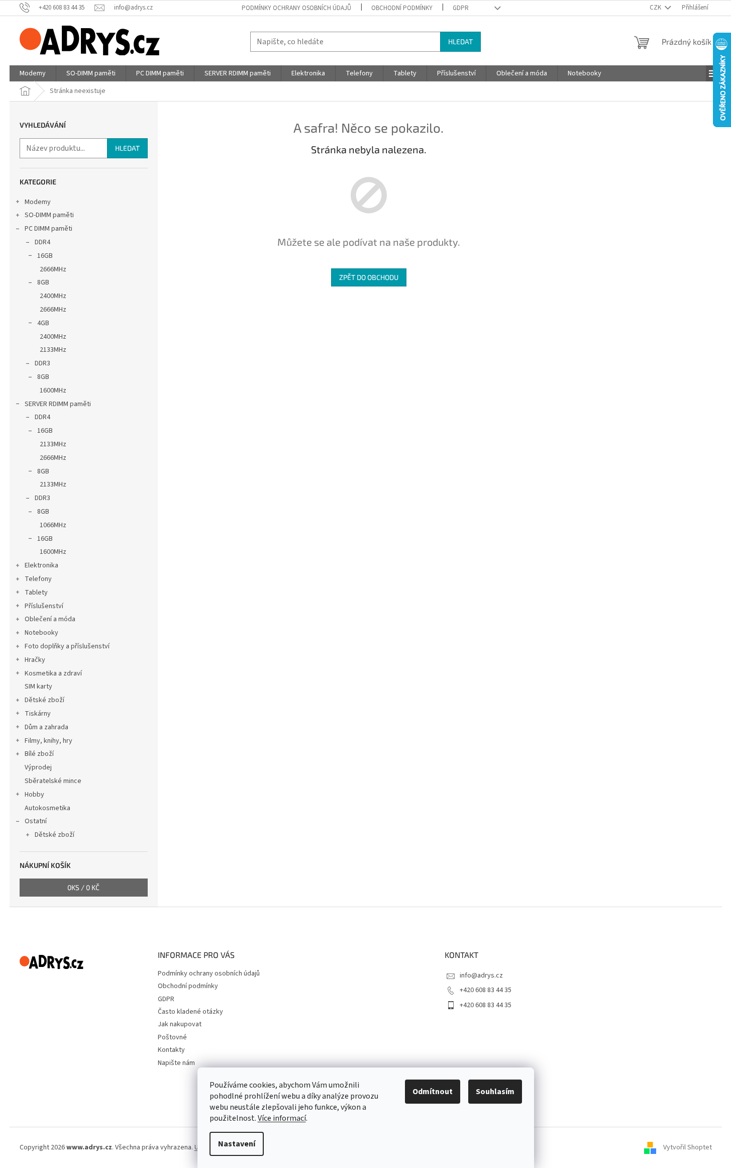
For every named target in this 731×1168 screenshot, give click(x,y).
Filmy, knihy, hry (48, 741)
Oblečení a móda (50, 619)
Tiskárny (38, 714)
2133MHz (53, 350)
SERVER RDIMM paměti (58, 404)
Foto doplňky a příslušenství (67, 646)
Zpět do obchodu (368, 277)
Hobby (34, 795)
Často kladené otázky (190, 1012)
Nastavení (236, 1143)
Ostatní (36, 821)
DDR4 (42, 242)
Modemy (38, 202)
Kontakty (171, 1050)
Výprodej (38, 767)
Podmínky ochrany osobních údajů (296, 8)
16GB (45, 256)
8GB (43, 282)
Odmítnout (432, 1091)
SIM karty (38, 687)
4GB (43, 323)
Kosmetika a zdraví (53, 673)
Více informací (282, 1118)
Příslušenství (44, 606)
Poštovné (172, 1037)
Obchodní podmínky (402, 8)
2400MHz (53, 296)
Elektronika (41, 565)
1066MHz (53, 525)
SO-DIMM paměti (49, 215)
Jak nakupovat (179, 1024)
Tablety (36, 593)
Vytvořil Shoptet (687, 1147)
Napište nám (176, 1063)
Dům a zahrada (46, 727)
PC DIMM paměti (48, 229)
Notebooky (41, 633)
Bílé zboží (39, 754)
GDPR (461, 8)
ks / (83, 887)
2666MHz (53, 269)
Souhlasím (495, 1091)
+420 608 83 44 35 (485, 990)
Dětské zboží (44, 700)
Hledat (460, 41)
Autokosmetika (47, 808)
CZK (656, 7)
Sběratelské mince (53, 781)
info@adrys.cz (481, 975)
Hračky (35, 660)
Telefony (38, 579)
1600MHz (53, 390)
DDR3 (42, 363)
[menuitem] (33, 73)
